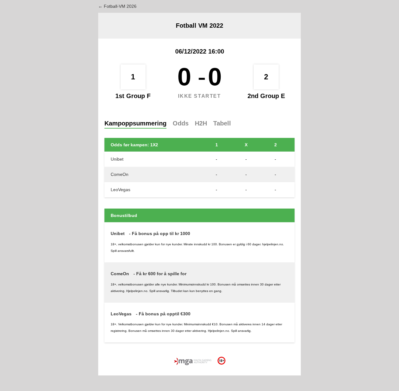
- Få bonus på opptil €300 (163, 313)
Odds (181, 123)
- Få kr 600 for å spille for (159, 273)
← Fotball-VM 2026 (117, 6)
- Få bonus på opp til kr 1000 (159, 233)
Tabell (222, 123)
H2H (201, 123)
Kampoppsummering (135, 123)
